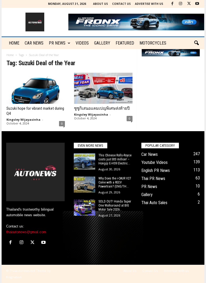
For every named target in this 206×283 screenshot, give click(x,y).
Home (14, 43)
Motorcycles (152, 43)
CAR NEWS (34, 43)
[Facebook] (172, 4)
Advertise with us (149, 4)
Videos (82, 43)
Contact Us (121, 4)
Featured (125, 43)
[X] (189, 4)
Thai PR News (153, 178)
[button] (196, 43)
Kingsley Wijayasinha (23, 119)
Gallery (102, 43)
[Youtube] (197, 4)
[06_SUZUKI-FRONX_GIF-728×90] (171, 52)
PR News (57, 43)
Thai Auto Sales (154, 202)
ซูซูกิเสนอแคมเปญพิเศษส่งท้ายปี (102, 108)
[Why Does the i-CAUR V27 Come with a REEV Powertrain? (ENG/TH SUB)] (84, 185)
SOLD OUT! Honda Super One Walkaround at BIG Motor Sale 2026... (114, 205)
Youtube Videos (154, 162)
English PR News (155, 170)
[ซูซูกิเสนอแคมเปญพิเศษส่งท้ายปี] (103, 88)
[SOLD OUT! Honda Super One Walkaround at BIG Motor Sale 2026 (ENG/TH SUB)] (84, 208)
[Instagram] (180, 4)
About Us (100, 4)
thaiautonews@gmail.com (26, 232)
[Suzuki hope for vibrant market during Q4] (35, 88)
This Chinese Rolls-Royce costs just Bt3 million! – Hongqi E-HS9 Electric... (114, 159)
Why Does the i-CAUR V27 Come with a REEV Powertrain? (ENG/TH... (114, 182)
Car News (149, 154)
